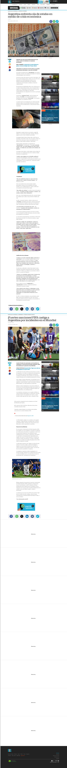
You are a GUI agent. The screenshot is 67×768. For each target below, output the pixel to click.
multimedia (53, 4)
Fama (38, 4)
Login (13, 1)
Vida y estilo (42, 4)
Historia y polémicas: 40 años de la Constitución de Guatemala (50, 119)
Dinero (29, 4)
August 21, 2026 (30, 415)
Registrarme (17, 1)
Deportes (33, 4)
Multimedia (18, 755)
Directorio (57, 758)
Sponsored (23, 755)
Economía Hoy (14, 4)
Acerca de (57, 754)
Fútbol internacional (29, 314)
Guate (25, 4)
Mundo (25, 11)
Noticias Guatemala (13, 11)
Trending (48, 4)
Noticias (20, 4)
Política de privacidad (56, 755)
